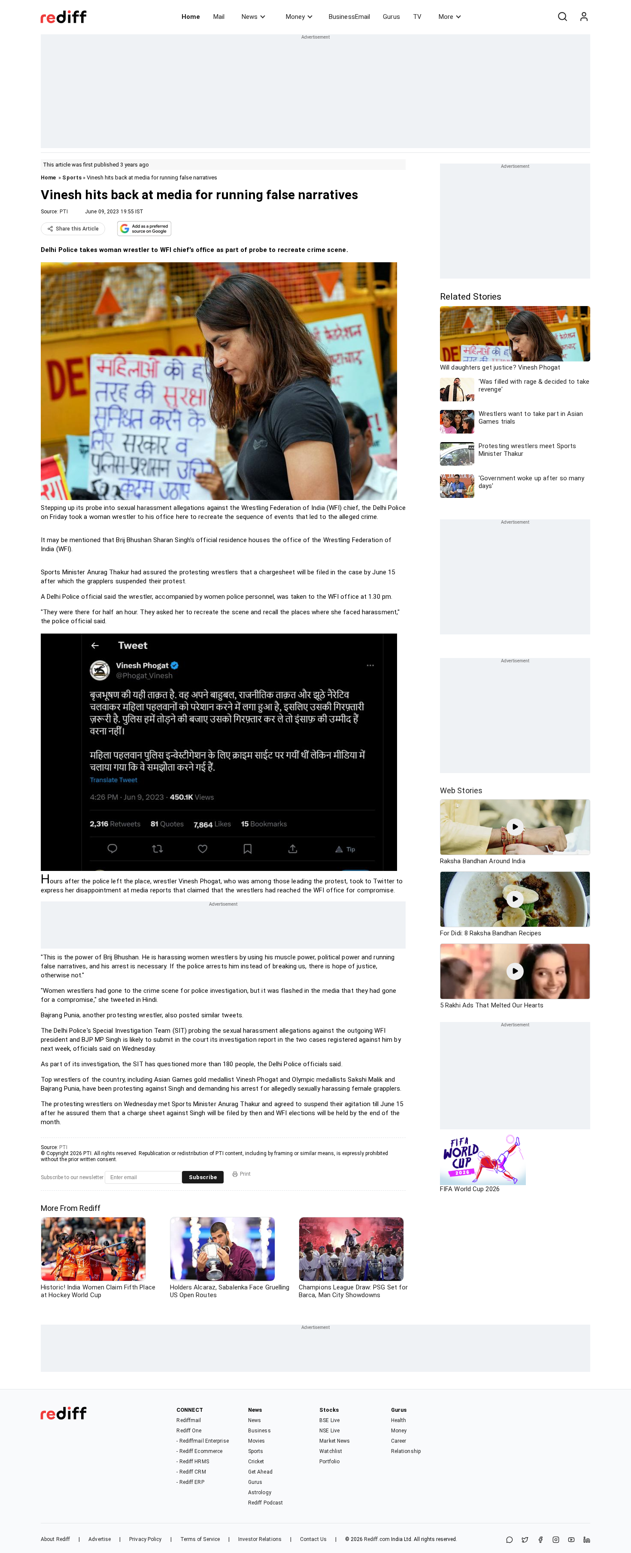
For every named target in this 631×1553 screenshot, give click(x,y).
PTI (64, 212)
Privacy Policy (145, 1539)
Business (259, 1431)
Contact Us (313, 1539)
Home (191, 17)
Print (245, 1174)
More (446, 17)
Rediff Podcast (265, 1503)
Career (399, 1441)
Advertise (99, 1539)
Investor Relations (260, 1539)
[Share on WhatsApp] (509, 1540)
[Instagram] (555, 1540)
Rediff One (188, 1431)
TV (417, 17)
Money (295, 17)
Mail (218, 17)
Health (399, 1420)
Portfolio (329, 1462)
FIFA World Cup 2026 (470, 1189)
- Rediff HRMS (192, 1462)
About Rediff (55, 1539)
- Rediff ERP (190, 1482)
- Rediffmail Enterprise (202, 1441)
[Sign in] (583, 17)
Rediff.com (377, 1539)
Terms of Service (200, 1539)
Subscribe (203, 1177)
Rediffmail (188, 1420)
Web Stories (461, 790)
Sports (72, 177)
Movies (256, 1441)
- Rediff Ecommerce (199, 1451)
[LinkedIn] (586, 1540)
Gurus (391, 17)
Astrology (259, 1492)
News (250, 17)
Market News (334, 1441)
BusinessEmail (349, 17)
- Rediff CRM (191, 1472)
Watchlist (330, 1451)
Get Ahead (260, 1472)
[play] (515, 827)
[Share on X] (525, 1540)
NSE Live (329, 1431)
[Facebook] (540, 1540)
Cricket (256, 1462)
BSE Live (329, 1420)
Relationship (406, 1451)
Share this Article (77, 229)
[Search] (562, 17)
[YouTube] (571, 1540)
